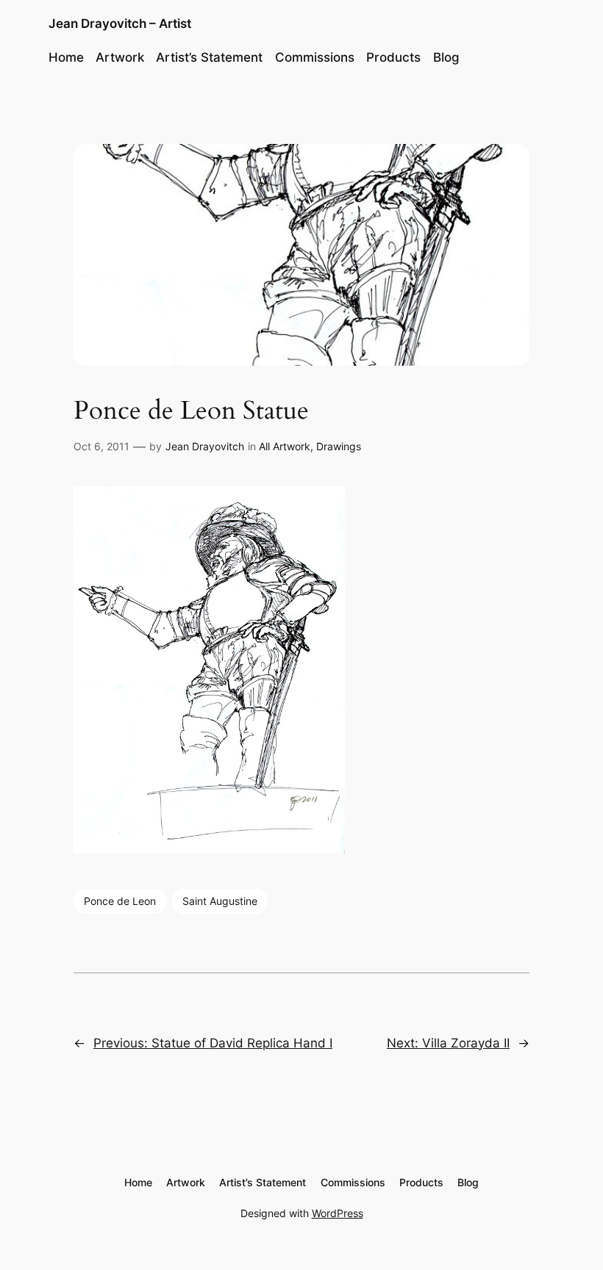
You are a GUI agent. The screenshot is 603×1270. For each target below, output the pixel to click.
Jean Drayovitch (204, 446)
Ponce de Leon (120, 901)
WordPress (337, 1213)
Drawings (338, 446)
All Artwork (284, 446)
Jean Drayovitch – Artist (120, 23)
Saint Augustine (219, 901)
